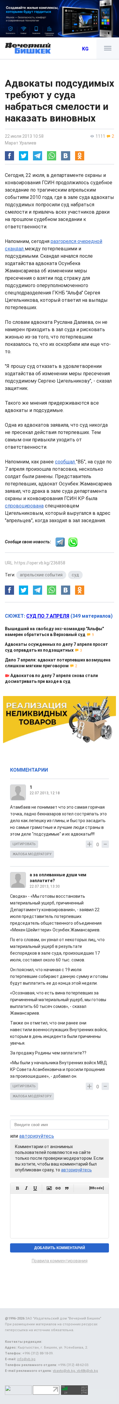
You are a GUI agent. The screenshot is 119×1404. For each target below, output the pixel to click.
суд (75, 574)
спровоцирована (24, 506)
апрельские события (41, 574)
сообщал (65, 462)
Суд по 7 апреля (47, 616)
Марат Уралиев (20, 142)
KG (85, 49)
